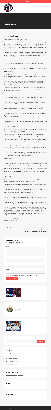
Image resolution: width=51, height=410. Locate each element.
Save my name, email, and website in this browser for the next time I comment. (23, 275)
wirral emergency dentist (11, 355)
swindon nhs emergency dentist (12, 361)
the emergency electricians (11, 358)
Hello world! (20, 375)
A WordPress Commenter (11, 375)
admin (18, 218)
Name (7, 258)
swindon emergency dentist (12, 364)
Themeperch (24, 408)
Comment (8, 246)
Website (7, 269)
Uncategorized (13, 220)
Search (7, 339)
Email (7, 263)
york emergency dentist (11, 353)
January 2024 (10, 386)
